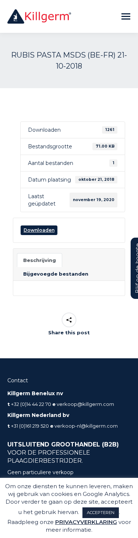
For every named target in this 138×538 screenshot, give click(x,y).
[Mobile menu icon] (126, 16)
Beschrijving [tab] (39, 260)
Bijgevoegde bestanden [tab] (55, 274)
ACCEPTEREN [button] (100, 512)
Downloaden (39, 230)
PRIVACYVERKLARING (86, 521)
